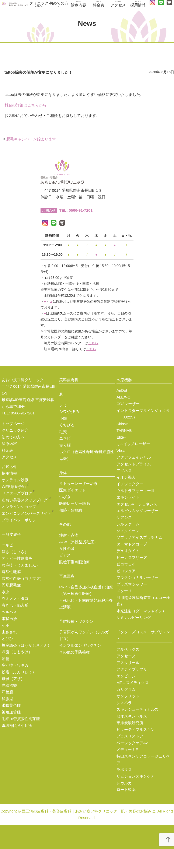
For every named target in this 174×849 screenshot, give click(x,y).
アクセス (118, 4)
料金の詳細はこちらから (25, 105)
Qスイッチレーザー (133, 444)
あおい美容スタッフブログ (25, 500)
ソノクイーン (127, 531)
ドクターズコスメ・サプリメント (143, 635)
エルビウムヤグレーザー (137, 511)
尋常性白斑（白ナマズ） (23, 578)
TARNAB (124, 430)
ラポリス (124, 770)
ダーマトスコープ (131, 544)
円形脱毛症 (11, 585)
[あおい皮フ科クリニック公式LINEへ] (54, 224)
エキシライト (127, 497)
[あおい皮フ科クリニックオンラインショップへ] (62, 224)
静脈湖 (7, 699)
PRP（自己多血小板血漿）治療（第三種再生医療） (86, 590)
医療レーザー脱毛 (74, 503)
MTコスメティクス (132, 683)
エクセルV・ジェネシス (136, 504)
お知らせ (9, 466)
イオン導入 (126, 477)
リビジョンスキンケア (135, 776)
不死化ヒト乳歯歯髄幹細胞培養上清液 (86, 603)
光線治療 (9, 685)
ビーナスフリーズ (131, 557)
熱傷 (5, 659)
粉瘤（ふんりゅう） (19, 672)
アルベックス (127, 649)
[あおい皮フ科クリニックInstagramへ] (45, 224)
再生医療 (66, 576)
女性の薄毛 (68, 549)
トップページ (13, 424)
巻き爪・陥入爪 (15, 605)
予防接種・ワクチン (76, 621)
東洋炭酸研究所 (129, 723)
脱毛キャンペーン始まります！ (33, 139)
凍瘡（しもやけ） (17, 652)
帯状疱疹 (9, 619)
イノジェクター (129, 484)
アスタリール (127, 663)
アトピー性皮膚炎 (17, 558)
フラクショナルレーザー (137, 577)
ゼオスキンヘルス (131, 716)
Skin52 (122, 424)
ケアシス (124, 517)
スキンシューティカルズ (137, 709)
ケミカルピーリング (133, 617)
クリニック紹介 (38, 3)
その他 (65, 524)
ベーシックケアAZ (132, 743)
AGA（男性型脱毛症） (78, 542)
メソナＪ (124, 591)
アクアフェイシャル (133, 457)
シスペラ (124, 703)
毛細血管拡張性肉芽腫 (21, 719)
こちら (93, 343)
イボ (5, 625)
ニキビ (7, 545)
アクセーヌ (126, 656)
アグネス (124, 471)
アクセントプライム (133, 464)
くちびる (66, 425)
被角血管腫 (11, 712)
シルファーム (127, 524)
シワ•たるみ (69, 412)
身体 (63, 473)
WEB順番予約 (14, 487)
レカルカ (124, 783)
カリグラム (126, 689)
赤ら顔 (65, 445)
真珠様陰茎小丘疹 (17, 725)
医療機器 (124, 380)
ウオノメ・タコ (15, 598)
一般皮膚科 (11, 534)
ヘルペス (9, 612)
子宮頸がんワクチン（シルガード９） (86, 635)
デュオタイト (127, 551)
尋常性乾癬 (11, 572)
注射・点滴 (68, 535)
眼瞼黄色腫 (11, 705)
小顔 (63, 418)
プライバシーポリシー (21, 520)
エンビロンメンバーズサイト (26, 513)
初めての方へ (58, 3)
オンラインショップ (19, 507)
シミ (63, 405)
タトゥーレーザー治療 (78, 483)
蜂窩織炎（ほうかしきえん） (26, 645)
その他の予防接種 (74, 652)
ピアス (65, 555)
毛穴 (63, 432)
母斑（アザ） (13, 679)
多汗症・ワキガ (15, 665)
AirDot (121, 390)
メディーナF (127, 749)
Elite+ (121, 437)
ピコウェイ (126, 564)
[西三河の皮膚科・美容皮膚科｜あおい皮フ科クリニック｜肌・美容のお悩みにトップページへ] (14, 4)
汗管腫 (7, 692)
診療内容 (78, 4)
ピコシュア (126, 571)
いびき (65, 497)
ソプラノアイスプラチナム (139, 537)
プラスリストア (129, 736)
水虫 (5, 592)
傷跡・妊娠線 (70, 510)
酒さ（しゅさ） (15, 552)
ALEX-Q (123, 397)
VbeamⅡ (124, 451)
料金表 (98, 4)
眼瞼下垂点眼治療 (74, 562)
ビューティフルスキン (135, 729)
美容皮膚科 (68, 380)
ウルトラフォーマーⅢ (135, 491)
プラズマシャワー (131, 584)
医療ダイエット (72, 490)
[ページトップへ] (168, 841)
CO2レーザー (128, 404)
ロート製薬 (126, 789)
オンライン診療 (15, 480)
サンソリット (127, 696)
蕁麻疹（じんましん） (21, 565)
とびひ (7, 638)
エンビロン (126, 676)
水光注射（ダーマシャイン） (141, 611)
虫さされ (9, 632)
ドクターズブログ (17, 493)
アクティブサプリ (131, 669)
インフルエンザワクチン (80, 645)
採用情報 (138, 4)
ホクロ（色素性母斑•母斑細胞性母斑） (86, 455)
